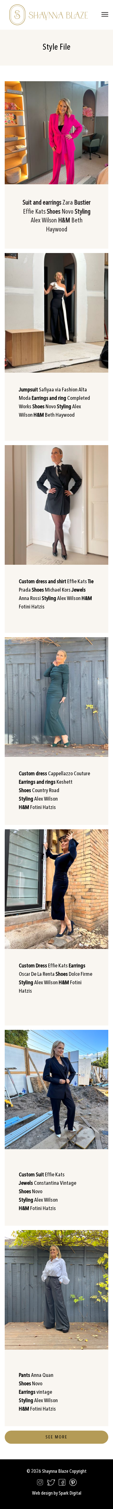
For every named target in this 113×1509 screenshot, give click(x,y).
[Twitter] (51, 1484)
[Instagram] (40, 1484)
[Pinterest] (73, 1484)
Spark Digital (70, 1493)
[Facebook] (62, 1484)
